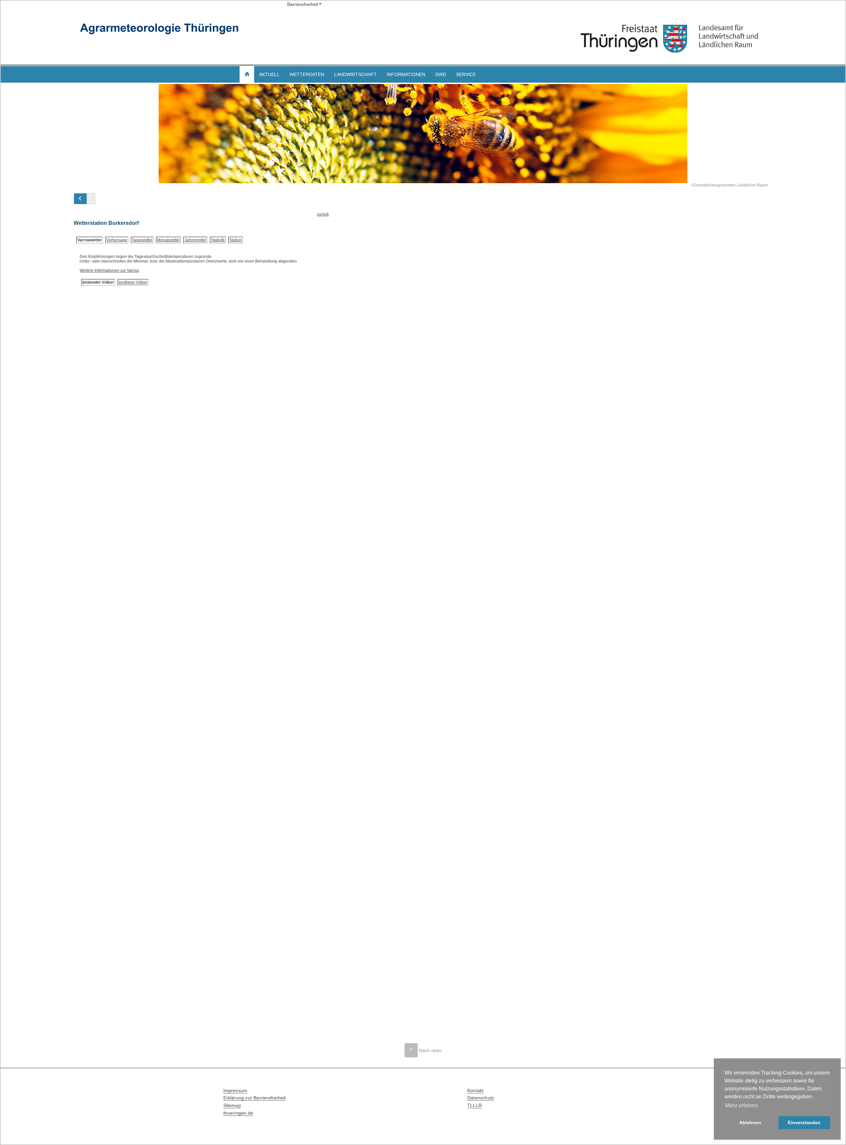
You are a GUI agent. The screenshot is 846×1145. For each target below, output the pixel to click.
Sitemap (232, 1105)
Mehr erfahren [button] (741, 1105)
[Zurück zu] (80, 198)
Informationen (406, 74)
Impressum (235, 1090)
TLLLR (474, 1105)
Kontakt (475, 1090)
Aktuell (269, 74)
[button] (247, 74)
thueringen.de (238, 1113)
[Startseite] (669, 38)
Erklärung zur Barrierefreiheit (254, 1097)
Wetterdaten (306, 74)
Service (466, 74)
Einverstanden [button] (804, 1122)
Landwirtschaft (355, 74)
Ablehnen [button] (750, 1122)
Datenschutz (480, 1097)
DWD (440, 74)
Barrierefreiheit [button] (302, 4)
